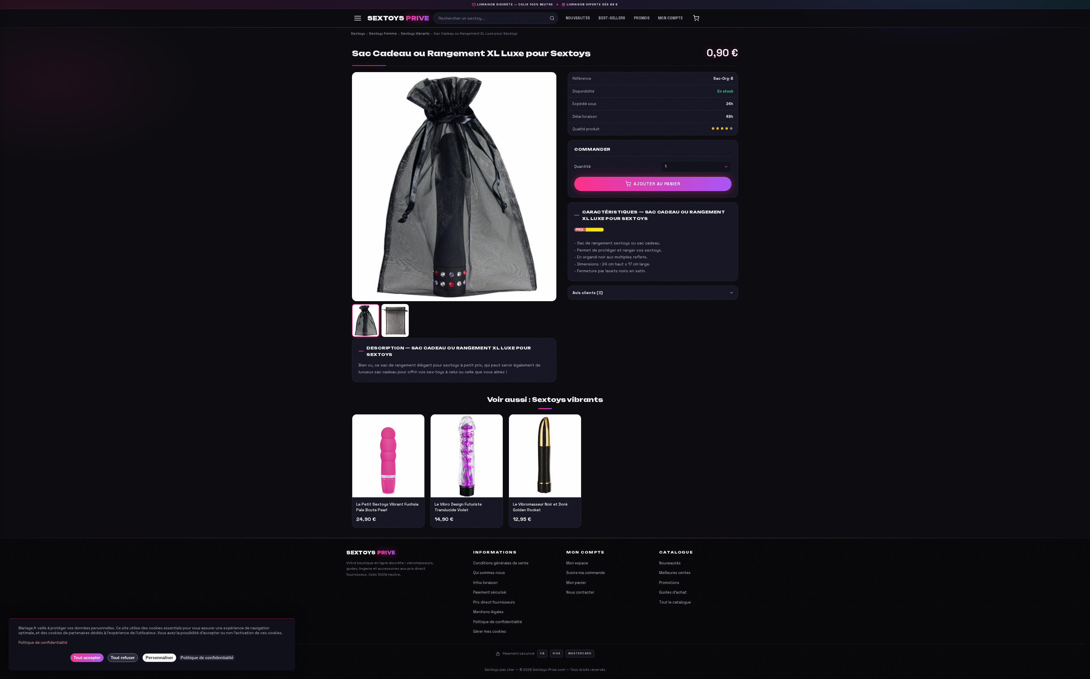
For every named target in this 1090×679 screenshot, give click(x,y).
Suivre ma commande (585, 572)
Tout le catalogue (675, 602)
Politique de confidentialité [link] (207, 657)
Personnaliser (159, 657)
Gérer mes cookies (489, 631)
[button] (454, 186)
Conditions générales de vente (501, 563)
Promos (641, 18)
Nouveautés (578, 18)
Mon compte (670, 18)
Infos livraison (485, 582)
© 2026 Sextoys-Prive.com (542, 669)
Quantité (582, 166)
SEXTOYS (398, 18)
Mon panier (576, 582)
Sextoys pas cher (500, 669)
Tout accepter (87, 657)
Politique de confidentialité (497, 621)
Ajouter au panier (657, 183)
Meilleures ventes (675, 572)
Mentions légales (488, 611)
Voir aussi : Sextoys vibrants (545, 399)
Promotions (669, 582)
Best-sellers (611, 18)
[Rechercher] (552, 18)
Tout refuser (123, 657)
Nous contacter (580, 592)
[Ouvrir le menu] (357, 18)
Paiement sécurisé (489, 592)
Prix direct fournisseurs (494, 602)
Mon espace (577, 563)
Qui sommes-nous (489, 572)
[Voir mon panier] (696, 18)
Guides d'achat (673, 592)
